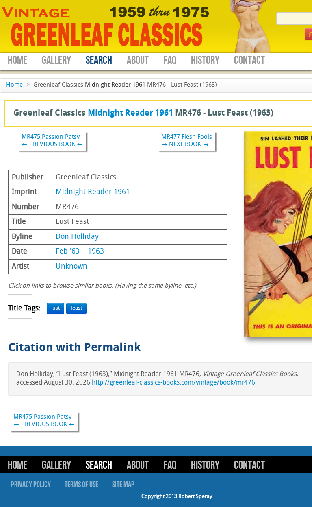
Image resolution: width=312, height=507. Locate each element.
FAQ (169, 60)
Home (17, 60)
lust (55, 308)
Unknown (71, 267)
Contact (249, 60)
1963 (96, 252)
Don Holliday (77, 237)
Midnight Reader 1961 (115, 85)
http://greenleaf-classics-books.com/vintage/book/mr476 (173, 383)
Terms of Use (81, 485)
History (205, 60)
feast (76, 308)
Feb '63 (68, 252)
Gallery (56, 60)
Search (99, 60)
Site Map (123, 485)
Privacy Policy (31, 485)
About (138, 60)
